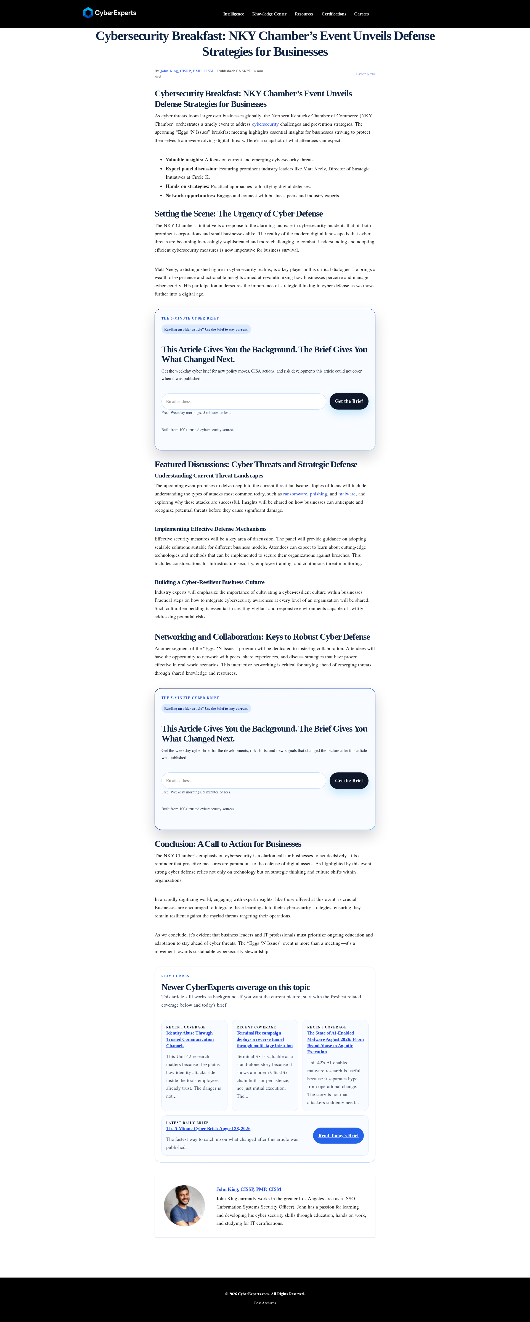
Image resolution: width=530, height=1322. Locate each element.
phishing (318, 493)
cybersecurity (265, 123)
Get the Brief (349, 401)
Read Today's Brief (338, 1135)
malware (347, 493)
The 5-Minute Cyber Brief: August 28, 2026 (208, 1128)
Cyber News (365, 73)
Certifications (334, 14)
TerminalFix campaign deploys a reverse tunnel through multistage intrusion (265, 1039)
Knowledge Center (269, 14)
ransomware (295, 493)
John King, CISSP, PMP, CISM (186, 71)
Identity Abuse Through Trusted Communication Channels (190, 1039)
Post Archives (265, 1302)
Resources (304, 14)
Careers (361, 14)
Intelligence (233, 14)
